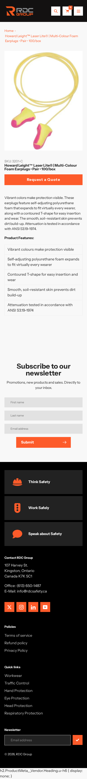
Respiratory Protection (23, 713)
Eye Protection (16, 698)
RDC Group (24, 754)
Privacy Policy (16, 650)
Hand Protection (18, 690)
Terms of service (18, 635)
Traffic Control (16, 683)
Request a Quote (43, 179)
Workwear (13, 675)
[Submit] (78, 740)
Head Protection (18, 705)
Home (9, 31)
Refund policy (15, 643)
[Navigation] (78, 11)
